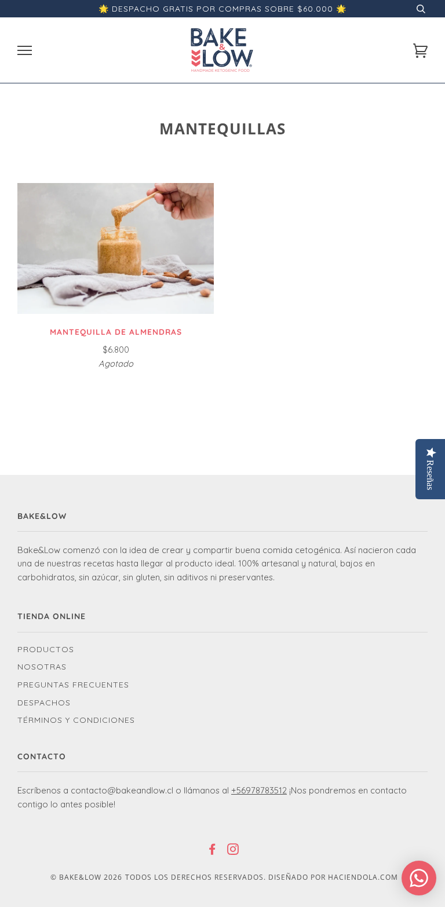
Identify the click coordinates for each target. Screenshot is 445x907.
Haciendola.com (363, 877)
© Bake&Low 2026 (86, 877)
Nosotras (42, 666)
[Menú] (24, 50)
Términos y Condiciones (76, 720)
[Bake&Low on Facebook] (212, 851)
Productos (45, 649)
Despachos (44, 702)
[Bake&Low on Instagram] (233, 851)
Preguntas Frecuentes (73, 684)
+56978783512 (259, 790)
